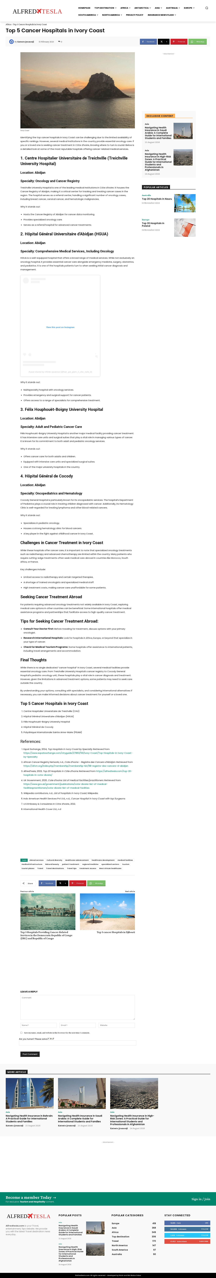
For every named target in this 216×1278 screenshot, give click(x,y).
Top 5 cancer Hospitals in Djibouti (116, 932)
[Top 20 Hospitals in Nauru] (185, 203)
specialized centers (110, 864)
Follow (204, 1229)
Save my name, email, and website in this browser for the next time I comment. (57, 1032)
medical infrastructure (32, 864)
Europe (145, 219)
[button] (206, 7)
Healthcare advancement (77, 860)
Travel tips (72, 868)
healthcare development (103, 860)
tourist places (28, 868)
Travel (40, 868)
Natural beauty (52, 864)
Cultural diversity (54, 860)
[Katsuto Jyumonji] (12, 41)
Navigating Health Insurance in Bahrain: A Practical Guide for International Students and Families (29, 1118)
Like (206, 1223)
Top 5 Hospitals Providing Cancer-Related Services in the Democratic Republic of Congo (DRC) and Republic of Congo (46, 935)
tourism (125, 864)
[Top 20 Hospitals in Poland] (185, 227)
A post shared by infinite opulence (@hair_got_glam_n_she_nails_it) (60, 372)
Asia (147, 124)
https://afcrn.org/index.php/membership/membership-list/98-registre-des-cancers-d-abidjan (76, 765)
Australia (146, 195)
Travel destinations (55, 868)
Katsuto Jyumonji (25, 41)
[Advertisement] (77, 837)
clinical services (36, 860)
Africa (8, 24)
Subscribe (203, 1241)
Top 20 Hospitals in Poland (153, 224)
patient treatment (70, 864)
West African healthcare (110, 868)
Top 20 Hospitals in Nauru (157, 198)
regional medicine (90, 864)
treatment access (87, 868)
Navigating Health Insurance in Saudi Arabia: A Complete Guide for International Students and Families (158, 133)
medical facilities (125, 860)
